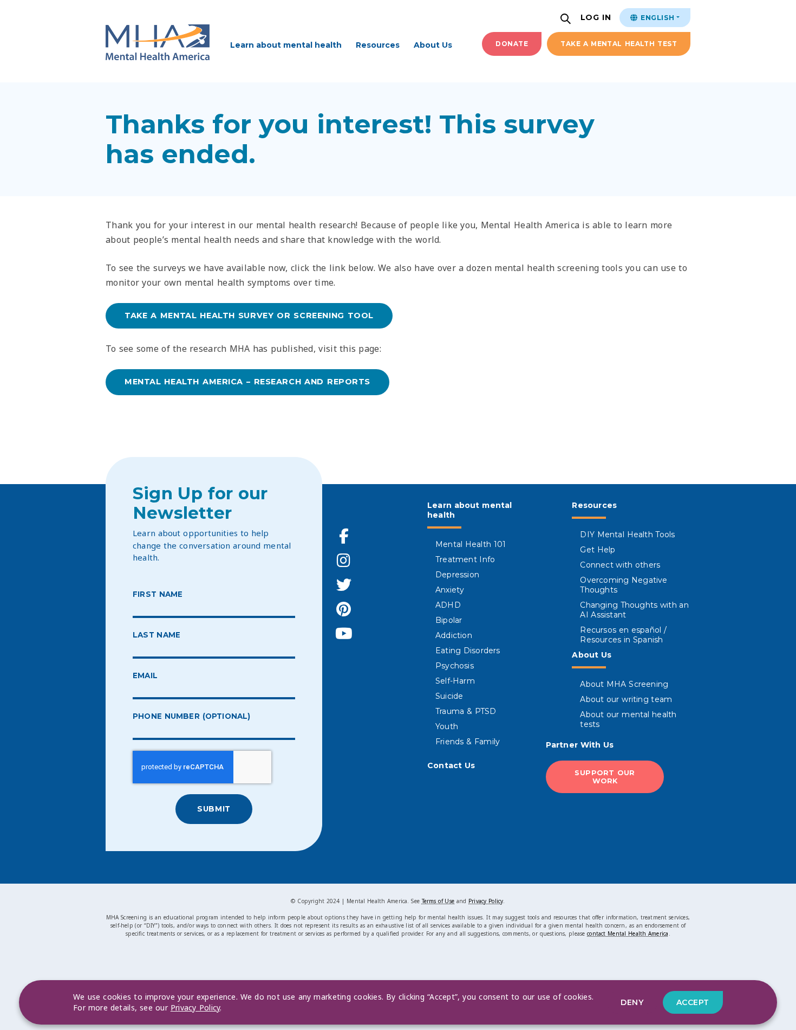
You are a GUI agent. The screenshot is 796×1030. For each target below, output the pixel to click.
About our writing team (626, 699)
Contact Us (451, 765)
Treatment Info (465, 559)
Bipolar (448, 620)
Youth (446, 726)
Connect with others (620, 565)
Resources (378, 45)
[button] (567, 19)
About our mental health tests (628, 719)
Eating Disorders (467, 650)
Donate (511, 44)
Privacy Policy (485, 901)
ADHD (448, 605)
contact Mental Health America (627, 933)
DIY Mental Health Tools (627, 534)
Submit (213, 808)
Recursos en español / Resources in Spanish (623, 635)
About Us (433, 45)
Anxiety (449, 590)
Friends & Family (467, 741)
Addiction (453, 635)
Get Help (597, 550)
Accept (692, 1002)
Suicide (449, 696)
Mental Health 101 (470, 544)
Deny (632, 1002)
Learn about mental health (286, 45)
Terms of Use (438, 901)
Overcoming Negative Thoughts (623, 585)
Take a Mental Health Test (618, 44)
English (656, 18)
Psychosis (454, 666)
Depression (457, 575)
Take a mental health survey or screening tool (249, 315)
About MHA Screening (624, 684)
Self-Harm (455, 681)
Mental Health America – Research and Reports (247, 382)
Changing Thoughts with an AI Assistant (634, 610)
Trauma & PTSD (466, 711)
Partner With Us (580, 745)
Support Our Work (605, 777)
